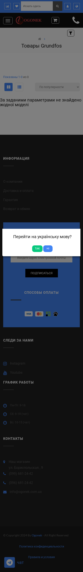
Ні (48, 248)
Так (37, 248)
